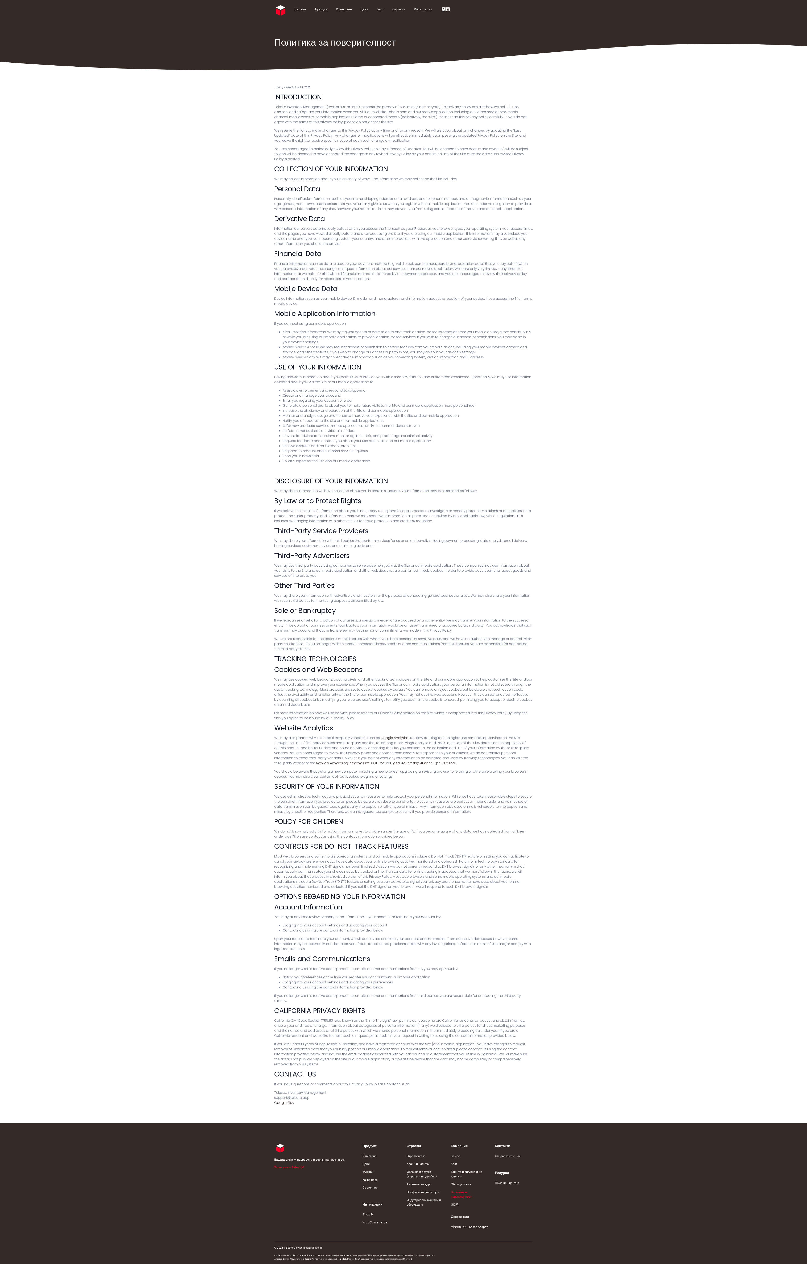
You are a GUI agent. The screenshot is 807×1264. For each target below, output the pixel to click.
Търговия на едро (419, 1184)
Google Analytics (395, 737)
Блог (380, 9)
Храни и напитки (418, 1164)
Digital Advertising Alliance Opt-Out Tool (423, 763)
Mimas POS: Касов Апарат (469, 1227)
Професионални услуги (423, 1192)
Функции (321, 9)
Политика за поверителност (461, 1194)
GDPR (455, 1204)
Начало (300, 9)
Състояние (370, 1187)
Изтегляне (344, 9)
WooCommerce (375, 1222)
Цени (364, 9)
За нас (455, 1156)
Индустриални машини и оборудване (424, 1202)
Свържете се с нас (508, 1156)
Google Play (284, 1102)
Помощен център (507, 1183)
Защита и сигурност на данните (466, 1174)
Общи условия (461, 1184)
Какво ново (370, 1180)
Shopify (368, 1214)
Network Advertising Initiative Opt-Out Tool (350, 763)
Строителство (416, 1156)
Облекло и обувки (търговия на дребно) (422, 1174)
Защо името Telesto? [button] (289, 1167)
